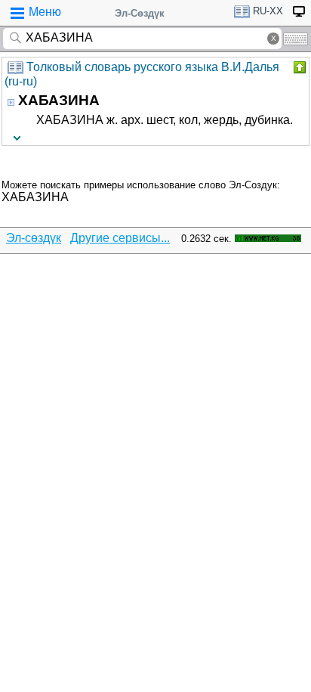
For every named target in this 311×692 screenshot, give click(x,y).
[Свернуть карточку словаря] (298, 67)
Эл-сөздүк (33, 237)
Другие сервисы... (120, 237)
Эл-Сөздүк (140, 13)
